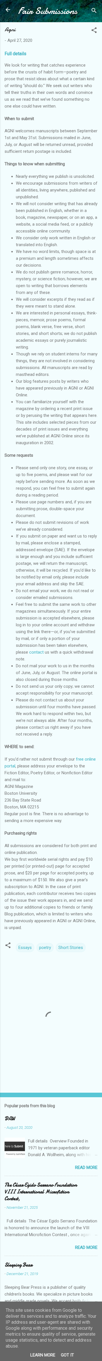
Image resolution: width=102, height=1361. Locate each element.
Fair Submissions (47, 11)
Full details (15, 53)
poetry (45, 947)
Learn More (42, 1355)
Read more (86, 1167)
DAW (10, 1118)
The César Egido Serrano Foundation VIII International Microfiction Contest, (41, 1191)
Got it (67, 1355)
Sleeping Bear (18, 1265)
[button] (94, 31)
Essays (25, 947)
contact (36, 652)
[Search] (94, 11)
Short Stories (70, 947)
